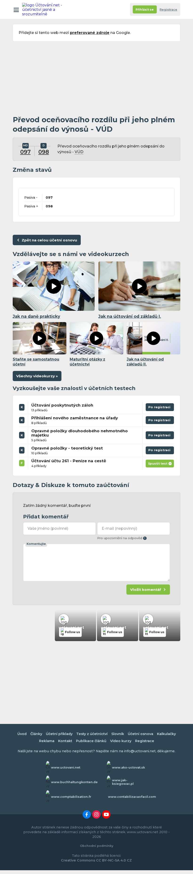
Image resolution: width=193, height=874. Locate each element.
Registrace (168, 9)
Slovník (117, 734)
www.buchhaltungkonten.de (74, 782)
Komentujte (36, 544)
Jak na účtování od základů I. (129, 316)
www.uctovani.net (65, 767)
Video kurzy (120, 741)
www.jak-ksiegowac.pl (123, 782)
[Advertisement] (96, 78)
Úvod (22, 734)
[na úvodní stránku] (43, 9)
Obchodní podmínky (96, 846)
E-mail (119, 528)
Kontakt (65, 741)
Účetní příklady (59, 734)
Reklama (46, 741)
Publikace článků (91, 741)
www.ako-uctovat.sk (128, 767)
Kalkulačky (166, 734)
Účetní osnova (140, 734)
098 (43, 152)
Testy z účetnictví (92, 734)
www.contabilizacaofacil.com (132, 796)
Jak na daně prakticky (36, 316)
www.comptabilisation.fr (71, 796)
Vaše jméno (48, 528)
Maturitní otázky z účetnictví (87, 361)
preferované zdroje (89, 32)
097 (25, 152)
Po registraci (160, 408)
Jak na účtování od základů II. (145, 361)
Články (36, 734)
